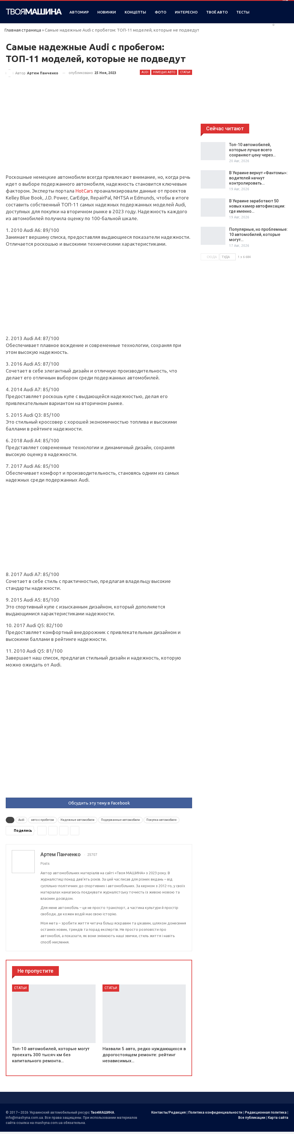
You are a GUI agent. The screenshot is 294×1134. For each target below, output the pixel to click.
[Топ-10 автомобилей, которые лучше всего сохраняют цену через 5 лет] (213, 151)
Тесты (242, 12)
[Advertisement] (99, 131)
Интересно (186, 12)
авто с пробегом (42, 819)
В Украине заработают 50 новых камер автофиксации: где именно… (257, 206)
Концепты (135, 12)
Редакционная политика (266, 1112)
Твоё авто (217, 12)
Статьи (185, 72)
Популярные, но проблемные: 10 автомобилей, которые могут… (258, 234)
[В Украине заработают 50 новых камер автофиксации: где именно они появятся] (213, 207)
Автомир (79, 12)
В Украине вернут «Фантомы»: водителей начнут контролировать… (258, 177)
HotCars (84, 190)
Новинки (106, 12)
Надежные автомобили (77, 819)
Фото (160, 12)
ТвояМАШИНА (102, 1112)
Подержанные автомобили (120, 819)
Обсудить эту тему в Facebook (99, 802)
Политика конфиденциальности (215, 1112)
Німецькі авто (164, 72)
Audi (145, 72)
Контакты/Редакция (168, 1112)
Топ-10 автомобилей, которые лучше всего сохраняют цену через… (252, 149)
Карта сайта (278, 1118)
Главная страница (22, 30)
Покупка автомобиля (161, 819)
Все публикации (251, 1118)
